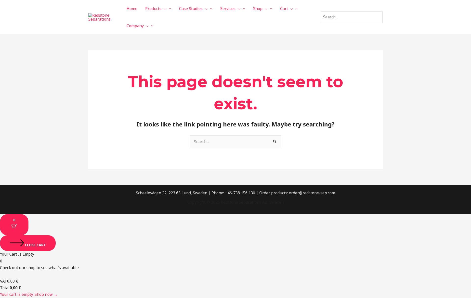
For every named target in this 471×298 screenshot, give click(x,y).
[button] (163, 8)
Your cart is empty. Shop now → (29, 294)
